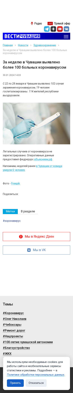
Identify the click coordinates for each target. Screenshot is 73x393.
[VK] (66, 29)
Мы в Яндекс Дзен (39, 236)
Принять (15, 383)
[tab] (10, 211)
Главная (8, 45)
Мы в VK (39, 250)
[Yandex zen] (53, 29)
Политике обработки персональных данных (35, 374)
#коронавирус (12, 220)
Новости (23, 45)
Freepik (15, 183)
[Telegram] (47, 29)
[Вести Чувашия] (21, 37)
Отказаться (36, 383)
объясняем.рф (43, 159)
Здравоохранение (45, 45)
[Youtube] (60, 29)
